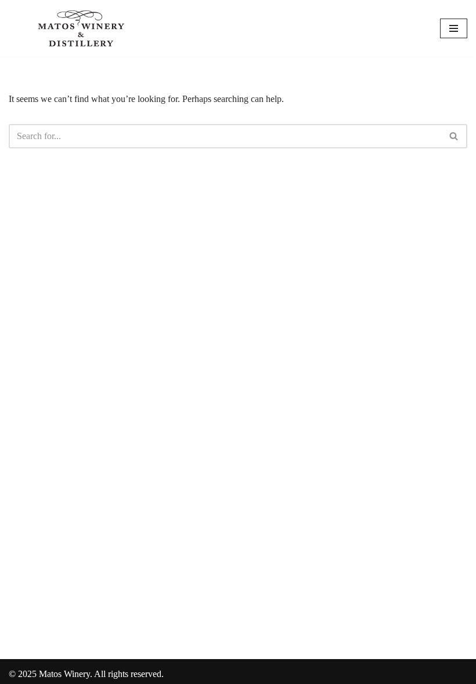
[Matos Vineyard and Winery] (81, 28)
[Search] (454, 136)
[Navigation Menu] (453, 28)
